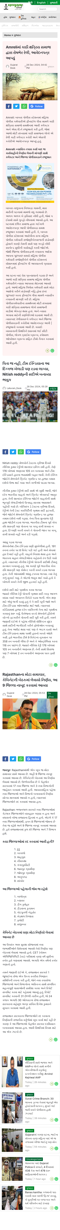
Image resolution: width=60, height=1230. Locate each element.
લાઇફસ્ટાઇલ (47, 25)
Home (7, 35)
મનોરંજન (52, 17)
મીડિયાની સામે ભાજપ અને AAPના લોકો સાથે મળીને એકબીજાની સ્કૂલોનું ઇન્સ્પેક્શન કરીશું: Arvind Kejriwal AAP (38, 1070)
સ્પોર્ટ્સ (43, 17)
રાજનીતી (14, 25)
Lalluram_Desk (14, 388)
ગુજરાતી (54, 2)
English (41, 2)
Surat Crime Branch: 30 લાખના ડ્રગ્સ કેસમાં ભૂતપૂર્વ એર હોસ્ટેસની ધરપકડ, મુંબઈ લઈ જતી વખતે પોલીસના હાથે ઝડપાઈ (41, 1106)
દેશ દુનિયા (23, 17)
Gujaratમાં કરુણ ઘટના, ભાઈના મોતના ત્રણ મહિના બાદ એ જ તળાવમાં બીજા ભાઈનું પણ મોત (41, 1138)
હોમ (5, 17)
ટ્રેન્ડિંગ (5, 25)
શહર (33, 17)
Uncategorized (34, 1159)
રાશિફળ (25, 25)
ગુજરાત (12, 17)
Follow (39, 106)
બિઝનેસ (35, 25)
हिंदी (30, 2)
